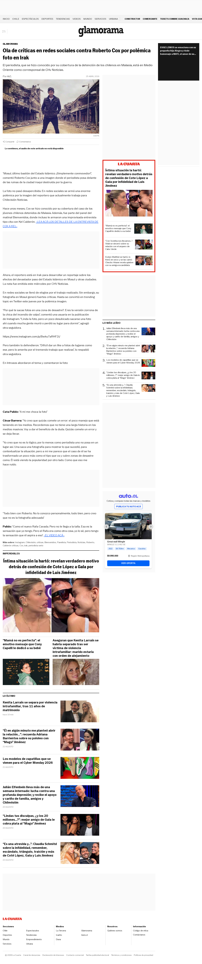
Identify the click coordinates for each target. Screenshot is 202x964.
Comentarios (25, 141)
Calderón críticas (11, 545)
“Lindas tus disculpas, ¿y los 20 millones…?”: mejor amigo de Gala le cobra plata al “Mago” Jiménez (29, 819)
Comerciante (150, 18)
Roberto (90, 542)
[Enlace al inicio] (129, 164)
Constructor (132, 18)
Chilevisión (31, 542)
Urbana (113, 18)
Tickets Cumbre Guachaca (174, 18)
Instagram (20, 542)
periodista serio (36, 545)
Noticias (81, 542)
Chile (15, 18)
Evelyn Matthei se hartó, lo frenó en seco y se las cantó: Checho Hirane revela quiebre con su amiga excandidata (119, 261)
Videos (77, 18)
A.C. (9, 76)
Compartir (9, 141)
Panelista (61, 542)
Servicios (100, 18)
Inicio (6, 18)
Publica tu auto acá (128, 506)
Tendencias (63, 18)
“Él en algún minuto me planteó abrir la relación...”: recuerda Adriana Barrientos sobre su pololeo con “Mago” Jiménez (29, 736)
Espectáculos (30, 18)
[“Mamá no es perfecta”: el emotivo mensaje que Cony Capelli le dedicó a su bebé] (26, 673)
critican (40, 542)
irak (26, 545)
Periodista (72, 542)
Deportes (47, 18)
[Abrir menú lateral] (4, 31)
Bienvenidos (50, 542)
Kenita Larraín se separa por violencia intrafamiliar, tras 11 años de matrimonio (30, 706)
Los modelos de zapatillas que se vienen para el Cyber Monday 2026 (28, 761)
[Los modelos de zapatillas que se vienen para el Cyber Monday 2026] (79, 768)
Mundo (87, 18)
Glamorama (10, 43)
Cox (21, 545)
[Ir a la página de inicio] (101, 31)
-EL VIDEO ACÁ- (54, 535)
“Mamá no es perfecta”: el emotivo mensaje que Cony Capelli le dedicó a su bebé (22, 644)
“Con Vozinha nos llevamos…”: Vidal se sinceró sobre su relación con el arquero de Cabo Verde (119, 245)
